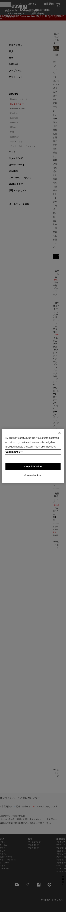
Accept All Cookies (32, 466)
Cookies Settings (32, 475)
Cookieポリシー (14, 451)
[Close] (59, 433)
